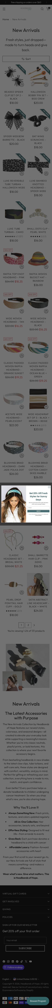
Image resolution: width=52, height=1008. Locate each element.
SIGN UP (38, 511)
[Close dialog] (49, 487)
